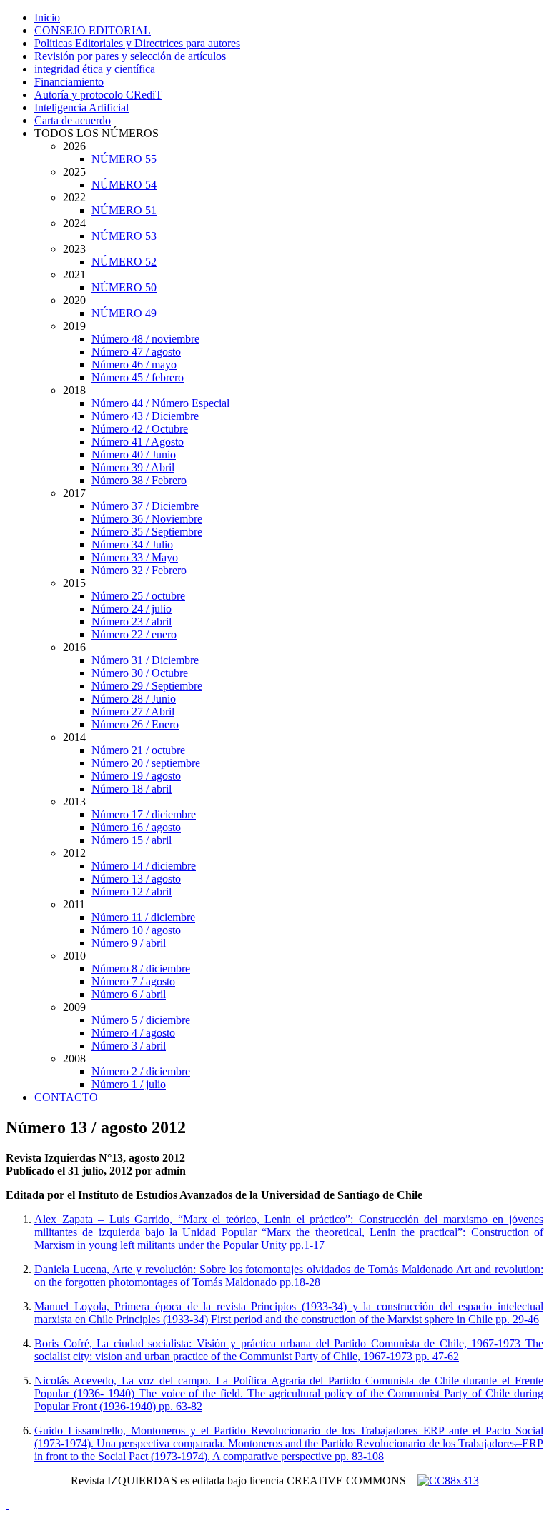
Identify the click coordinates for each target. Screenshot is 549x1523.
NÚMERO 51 (124, 210)
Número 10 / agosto (136, 930)
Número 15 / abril (132, 840)
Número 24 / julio (132, 609)
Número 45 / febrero (138, 377)
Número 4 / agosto (133, 1033)
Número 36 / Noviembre (147, 519)
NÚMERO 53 (124, 236)
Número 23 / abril (132, 621)
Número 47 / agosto (136, 352)
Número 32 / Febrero (139, 570)
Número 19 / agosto (136, 776)
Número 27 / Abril (133, 711)
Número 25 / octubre (138, 596)
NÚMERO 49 (124, 313)
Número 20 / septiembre (146, 763)
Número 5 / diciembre (141, 1020)
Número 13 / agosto (136, 879)
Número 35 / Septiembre (147, 532)
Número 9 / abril (129, 943)
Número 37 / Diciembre (145, 506)
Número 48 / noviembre (145, 339)
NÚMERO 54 (124, 185)
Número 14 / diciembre (144, 866)
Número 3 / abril (129, 1046)
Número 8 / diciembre (141, 968)
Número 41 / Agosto (138, 442)
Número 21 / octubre (138, 750)
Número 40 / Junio (134, 454)
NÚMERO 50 (124, 287)
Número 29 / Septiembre (147, 686)
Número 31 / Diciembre (145, 660)
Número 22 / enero (134, 634)
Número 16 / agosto (136, 827)
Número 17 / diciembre (144, 814)
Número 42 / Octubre (140, 429)
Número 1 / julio (129, 1084)
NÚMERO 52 (124, 262)
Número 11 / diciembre (143, 917)
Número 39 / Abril (133, 467)
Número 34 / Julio (132, 544)
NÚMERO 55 (124, 159)
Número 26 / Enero (135, 724)
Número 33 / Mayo (135, 557)
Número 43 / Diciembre (145, 416)
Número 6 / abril (129, 994)
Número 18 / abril (132, 789)
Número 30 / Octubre (140, 673)
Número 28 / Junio (134, 699)
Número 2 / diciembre (141, 1071)
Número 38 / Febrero (139, 480)
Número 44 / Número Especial (160, 403)
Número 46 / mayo (134, 364)
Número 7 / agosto (133, 981)
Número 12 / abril (132, 891)
